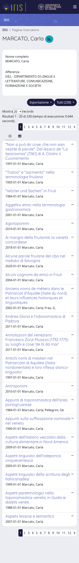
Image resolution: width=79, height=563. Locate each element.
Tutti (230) (64, 102)
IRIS (5, 30)
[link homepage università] (49, 7)
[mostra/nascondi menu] (75, 7)
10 (58, 127)
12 (69, 127)
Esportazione (39, 102)
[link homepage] (14, 7)
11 (63, 127)
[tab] (10, 136)
